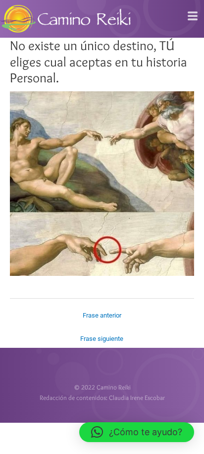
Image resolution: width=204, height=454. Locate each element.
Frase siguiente (101, 338)
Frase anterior (102, 315)
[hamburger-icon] (193, 16)
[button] (136, 432)
